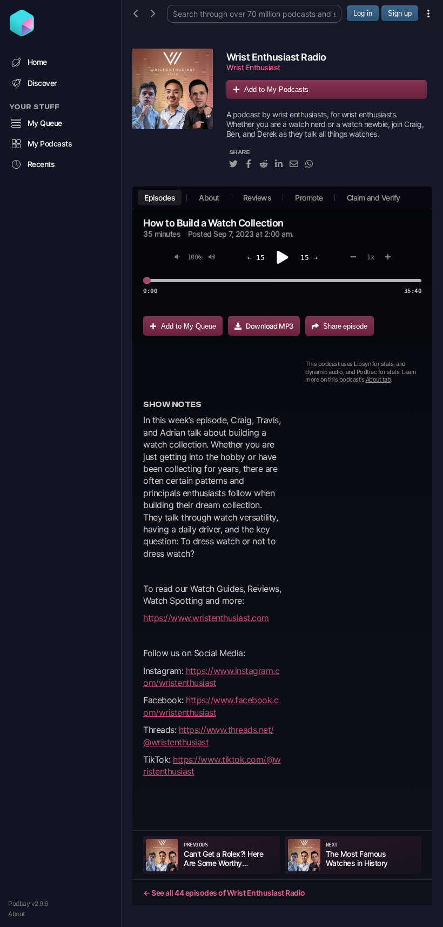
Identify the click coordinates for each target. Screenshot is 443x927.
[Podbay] (22, 33)
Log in (362, 13)
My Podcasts (50, 143)
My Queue (45, 123)
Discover (42, 83)
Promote (309, 197)
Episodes (159, 197)
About (16, 914)
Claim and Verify (373, 197)
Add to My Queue (188, 326)
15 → (309, 258)
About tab (378, 379)
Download (269, 326)
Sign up (400, 13)
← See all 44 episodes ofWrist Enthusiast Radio (224, 892)
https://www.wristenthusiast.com (206, 617)
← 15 (256, 258)
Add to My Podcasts (276, 89)
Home (37, 61)
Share (345, 326)
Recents (41, 164)
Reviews (257, 197)
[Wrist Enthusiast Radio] (172, 115)
